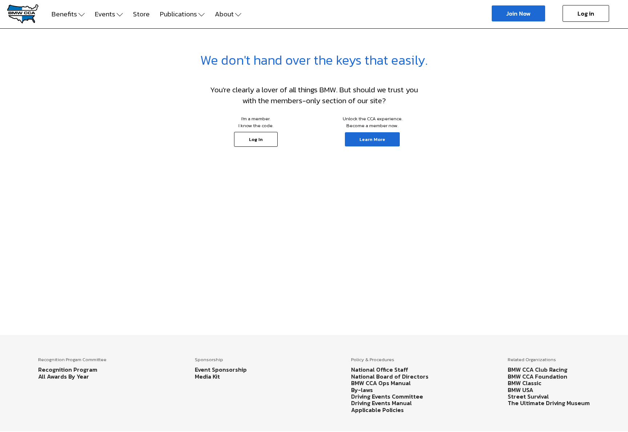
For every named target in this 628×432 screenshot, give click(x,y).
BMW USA (520, 389)
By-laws (362, 389)
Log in (585, 13)
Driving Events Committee (387, 396)
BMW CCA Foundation (537, 376)
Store (141, 14)
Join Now (518, 13)
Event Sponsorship (221, 369)
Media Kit (207, 376)
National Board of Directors (389, 376)
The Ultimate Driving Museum (549, 403)
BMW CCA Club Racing (537, 369)
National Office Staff (379, 369)
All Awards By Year (63, 376)
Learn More (372, 139)
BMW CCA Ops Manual (381, 383)
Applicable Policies (377, 409)
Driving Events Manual (381, 403)
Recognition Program (67, 369)
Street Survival (528, 396)
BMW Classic (525, 383)
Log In (256, 139)
